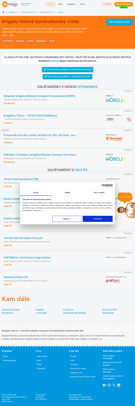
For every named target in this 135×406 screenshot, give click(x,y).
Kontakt (73, 356)
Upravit (66, 219)
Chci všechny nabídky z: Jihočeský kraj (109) (69, 76)
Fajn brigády (108, 358)
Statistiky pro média (78, 368)
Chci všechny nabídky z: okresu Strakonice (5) (69, 69)
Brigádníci (71, 4)
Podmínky (74, 364)
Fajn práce (107, 372)
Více (12, 35)
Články (5, 356)
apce (55, 61)
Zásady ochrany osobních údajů (83, 377)
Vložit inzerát (42, 356)
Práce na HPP (110, 311)
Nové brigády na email (120, 22)
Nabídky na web (76, 373)
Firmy (82, 4)
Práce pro (74, 311)
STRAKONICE (88, 87)
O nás (72, 360)
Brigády (50, 4)
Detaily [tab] (67, 192)
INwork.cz (106, 365)
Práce (60, 4)
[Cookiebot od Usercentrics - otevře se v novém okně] (103, 185)
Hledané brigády (9, 360)
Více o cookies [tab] (99, 192)
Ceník (39, 360)
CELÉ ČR (81, 170)
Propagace (41, 368)
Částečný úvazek (10, 311)
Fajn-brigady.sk (109, 379)
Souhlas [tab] (36, 192)
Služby (39, 364)
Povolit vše (98, 219)
